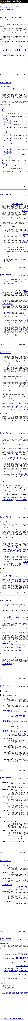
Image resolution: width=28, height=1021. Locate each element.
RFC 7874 (22, 733)
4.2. (5, 132)
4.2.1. (8, 135)
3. (3, 113)
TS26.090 (21, 499)
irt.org (3, 6)
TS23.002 (7, 303)
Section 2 (8, 50)
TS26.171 (14, 409)
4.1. (5, 118)
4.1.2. (8, 124)
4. (3, 115)
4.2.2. (8, 137)
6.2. (5, 168)
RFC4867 (7, 663)
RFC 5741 (21, 50)
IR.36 (15, 405)
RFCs (10, 6)
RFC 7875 (5, 82)
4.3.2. (8, 151)
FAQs (18, 1)
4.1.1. (8, 121)
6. (3, 162)
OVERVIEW (17, 203)
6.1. (5, 165)
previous (4, 9)
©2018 (7, 1018)
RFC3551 (7, 710)
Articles (11, 1)
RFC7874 (7, 731)
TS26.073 (7, 499)
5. (3, 159)
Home (3, 1)
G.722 (9, 576)
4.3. (5, 146)
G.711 (5, 311)
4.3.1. (8, 148)
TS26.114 (13, 454)
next (11, 9)
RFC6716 (7, 884)
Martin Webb (17, 1018)
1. (3, 107)
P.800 (7, 261)
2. (3, 110)
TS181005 (14, 617)
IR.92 (22, 236)
